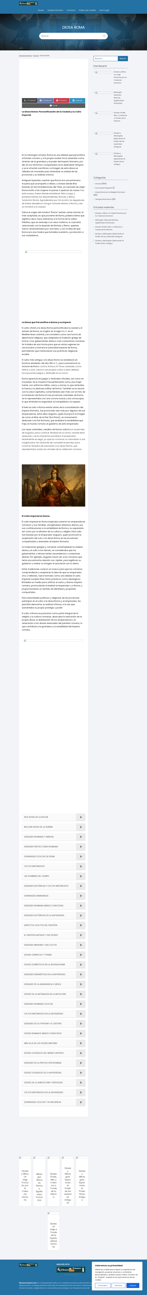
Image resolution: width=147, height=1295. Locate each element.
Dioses (41, 10)
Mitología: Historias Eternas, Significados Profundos (106, 221)
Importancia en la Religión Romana (110, 192)
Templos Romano (55, 10)
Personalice (102, 1285)
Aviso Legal (104, 10)
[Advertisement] (53, 75)
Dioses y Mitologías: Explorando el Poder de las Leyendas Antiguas (109, 235)
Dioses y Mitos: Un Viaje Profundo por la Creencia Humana (110, 214)
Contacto (71, 10)
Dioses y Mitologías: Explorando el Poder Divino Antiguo (109, 242)
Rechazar (118, 1285)
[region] (117, 1276)
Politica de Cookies (87, 10)
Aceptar (133, 1285)
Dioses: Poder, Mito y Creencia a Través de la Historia (108, 228)
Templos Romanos (103, 199)
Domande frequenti (103, 188)
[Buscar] (103, 35)
